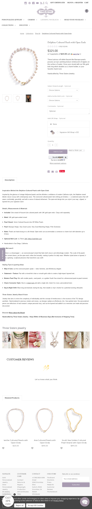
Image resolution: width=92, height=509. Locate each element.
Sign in (70, 3)
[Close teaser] (14, 494)
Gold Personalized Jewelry (7, 480)
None (55, 124)
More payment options (58, 163)
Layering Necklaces (50, 20)
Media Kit (50, 485)
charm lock (31, 283)
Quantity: (51, 141)
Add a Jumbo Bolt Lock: (60, 96)
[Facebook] (33, 3)
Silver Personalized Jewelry (7, 487)
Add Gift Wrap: (56, 118)
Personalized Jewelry (12, 20)
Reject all (19, 505)
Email (34, 480)
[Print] (56, 171)
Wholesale (36, 494)
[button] (69, 54)
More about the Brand (17, 313)
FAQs (19, 494)
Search (46, 3)
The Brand (51, 478)
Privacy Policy (58, 500)
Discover (23, 25)
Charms (31, 20)
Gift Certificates (57, 3)
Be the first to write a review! (46, 385)
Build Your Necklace (74, 20)
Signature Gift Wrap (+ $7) (69, 132)
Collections (7, 25)
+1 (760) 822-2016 (38, 478)
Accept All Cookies (35, 505)
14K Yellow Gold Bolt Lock (33, 239)
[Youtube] (37, 3)
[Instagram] (25, 3)
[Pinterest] (29, 3)
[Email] (52, 171)
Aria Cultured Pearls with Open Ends (45, 441)
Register (79, 3)
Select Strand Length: (59, 86)
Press (49, 482)
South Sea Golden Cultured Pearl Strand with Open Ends (74, 441)
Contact (20, 480)
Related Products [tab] (12, 398)
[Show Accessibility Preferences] (87, 11)
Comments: (55, 106)
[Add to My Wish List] (3, 448)
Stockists (50, 480)
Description (9, 180)
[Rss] (41, 3)
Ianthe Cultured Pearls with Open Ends (16, 441)
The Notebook (52, 492)
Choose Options (16, 420)
